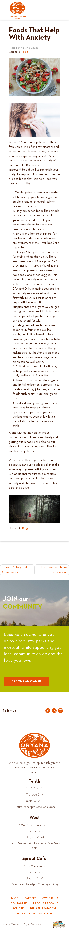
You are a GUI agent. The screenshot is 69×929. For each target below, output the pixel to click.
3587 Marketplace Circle (34, 825)
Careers (30, 898)
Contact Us (19, 903)
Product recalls (45, 903)
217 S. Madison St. (34, 866)
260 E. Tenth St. (34, 788)
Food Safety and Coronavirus (14, 570)
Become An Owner (26, 681)
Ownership (50, 898)
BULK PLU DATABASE (43, 908)
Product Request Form (34, 913)
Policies (18, 908)
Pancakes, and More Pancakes (54, 570)
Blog (25, 52)
